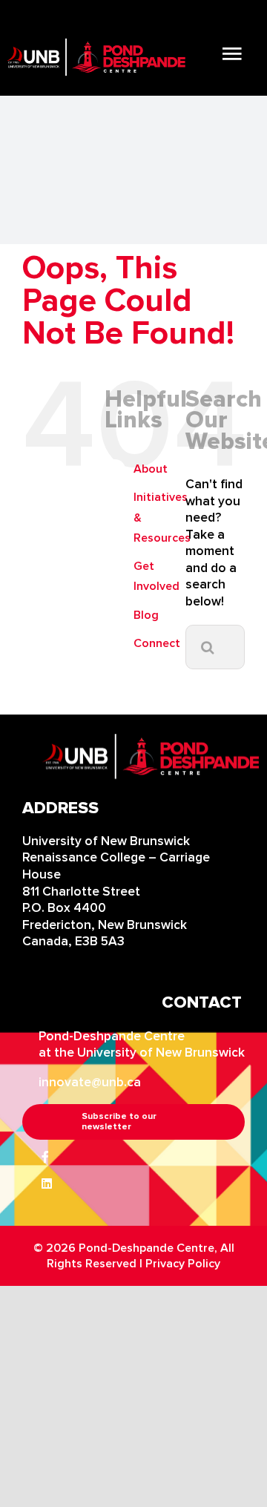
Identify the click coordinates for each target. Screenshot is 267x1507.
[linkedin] (47, 1183)
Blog (146, 615)
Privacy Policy (182, 1263)
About (151, 469)
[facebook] (45, 1157)
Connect (157, 643)
